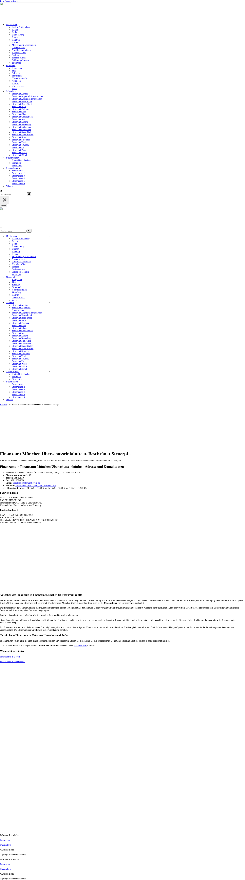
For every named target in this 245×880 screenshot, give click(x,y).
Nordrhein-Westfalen (21, 50)
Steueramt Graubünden (22, 117)
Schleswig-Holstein (20, 60)
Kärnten (15, 83)
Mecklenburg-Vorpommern (24, 45)
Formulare (16, 163)
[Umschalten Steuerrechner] (49, 371)
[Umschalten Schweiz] (49, 302)
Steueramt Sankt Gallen (22, 132)
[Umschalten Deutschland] (49, 236)
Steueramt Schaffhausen (22, 134)
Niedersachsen (18, 47)
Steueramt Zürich (19, 155)
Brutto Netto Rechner (21, 160)
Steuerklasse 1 (18, 170)
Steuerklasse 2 (18, 173)
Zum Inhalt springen (9, 1)
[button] (18, 24)
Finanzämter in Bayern (10, 656)
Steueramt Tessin (19, 142)
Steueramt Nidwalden (21, 127)
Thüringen (16, 63)
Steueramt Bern (19, 106)
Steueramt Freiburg (20, 109)
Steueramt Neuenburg (21, 124)
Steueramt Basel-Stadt (22, 104)
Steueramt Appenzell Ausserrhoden (27, 96)
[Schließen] (4, 200)
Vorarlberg (16, 81)
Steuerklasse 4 (18, 178)
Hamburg (16, 40)
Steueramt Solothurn (21, 140)
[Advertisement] (122, 427)
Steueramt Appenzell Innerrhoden (27, 99)
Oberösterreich (18, 86)
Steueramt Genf (19, 111)
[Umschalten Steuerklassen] (49, 382)
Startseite (3, 404)
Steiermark (17, 76)
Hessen (15, 42)
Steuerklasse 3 (18, 176)
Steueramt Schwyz (20, 137)
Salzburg (16, 73)
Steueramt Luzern (20, 122)
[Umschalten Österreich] (49, 277)
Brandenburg (18, 34)
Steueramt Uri (18, 147)
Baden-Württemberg (21, 27)
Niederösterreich (19, 78)
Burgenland (17, 68)
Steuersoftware (80, 645)
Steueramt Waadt (19, 150)
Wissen (9, 186)
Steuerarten (17, 165)
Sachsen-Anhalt (19, 57)
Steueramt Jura (18, 119)
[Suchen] (1, 191)
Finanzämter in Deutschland (12, 661)
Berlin (14, 32)
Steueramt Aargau (20, 94)
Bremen (15, 37)
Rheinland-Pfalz (19, 52)
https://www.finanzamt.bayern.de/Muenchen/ (35, 485)
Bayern (15, 29)
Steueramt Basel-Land (22, 101)
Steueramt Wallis (19, 152)
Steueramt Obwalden (21, 129)
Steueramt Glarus (19, 114)
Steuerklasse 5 (18, 181)
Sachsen (15, 55)
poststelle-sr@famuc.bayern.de (26, 483)
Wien (14, 88)
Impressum (5, 840)
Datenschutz (5, 845)
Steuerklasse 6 (18, 183)
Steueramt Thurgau (20, 145)
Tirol (14, 70)
